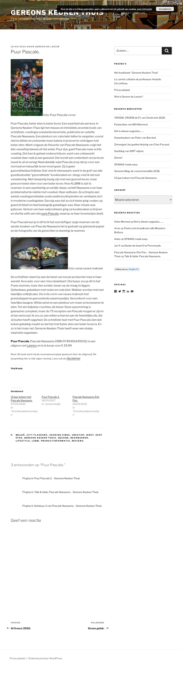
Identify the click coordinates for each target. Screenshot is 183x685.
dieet (90, 435)
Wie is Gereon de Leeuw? (128, 96)
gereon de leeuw (47, 46)
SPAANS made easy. (126, 164)
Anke (117, 238)
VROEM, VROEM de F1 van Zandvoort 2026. (139, 117)
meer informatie (144, 9)
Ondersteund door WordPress (45, 658)
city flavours (37, 435)
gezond (63, 438)
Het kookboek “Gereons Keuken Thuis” (136, 72)
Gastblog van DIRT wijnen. (129, 151)
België (20, 435)
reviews (78, 441)
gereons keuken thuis (40, 438)
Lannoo (32, 345)
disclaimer (73, 358)
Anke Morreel (122, 221)
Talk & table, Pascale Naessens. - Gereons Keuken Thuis (66, 492)
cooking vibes (59, 435)
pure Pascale (50, 213)
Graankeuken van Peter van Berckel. (135, 137)
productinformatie (55, 441)
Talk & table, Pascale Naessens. (142, 256)
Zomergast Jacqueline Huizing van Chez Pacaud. (142, 144)
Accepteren (165, 9)
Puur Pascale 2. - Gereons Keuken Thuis (57, 478)
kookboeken (79, 438)
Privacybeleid (122, 89)
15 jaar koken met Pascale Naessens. (135, 177)
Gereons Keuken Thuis (57, 12)
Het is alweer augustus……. (129, 131)
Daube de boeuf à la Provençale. (142, 245)
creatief (78, 435)
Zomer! (118, 157)
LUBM (35, 441)
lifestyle (23, 441)
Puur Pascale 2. (51, 396)
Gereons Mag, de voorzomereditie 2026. (137, 171)
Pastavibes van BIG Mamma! (131, 124)
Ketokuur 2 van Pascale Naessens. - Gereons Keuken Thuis (68, 505)
